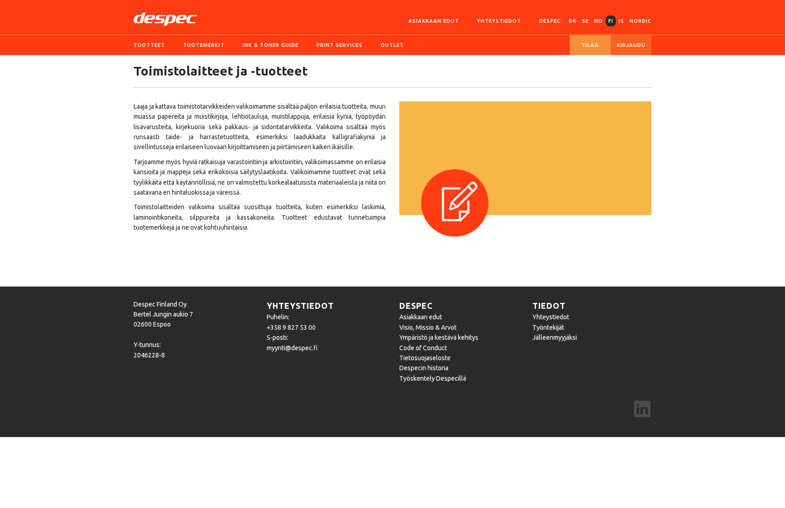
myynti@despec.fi (292, 348)
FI (610, 21)
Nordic (640, 21)
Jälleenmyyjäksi (554, 337)
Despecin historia (423, 368)
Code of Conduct (423, 348)
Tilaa (590, 45)
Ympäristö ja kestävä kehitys (438, 337)
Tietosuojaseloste (425, 358)
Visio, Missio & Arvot (428, 327)
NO (598, 21)
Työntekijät (548, 327)
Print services (340, 45)
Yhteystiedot (499, 21)
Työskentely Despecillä (432, 378)
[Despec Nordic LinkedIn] (642, 410)
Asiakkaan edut (433, 21)
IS (621, 21)
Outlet (392, 45)
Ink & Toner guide (270, 45)
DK (572, 21)
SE (585, 21)
